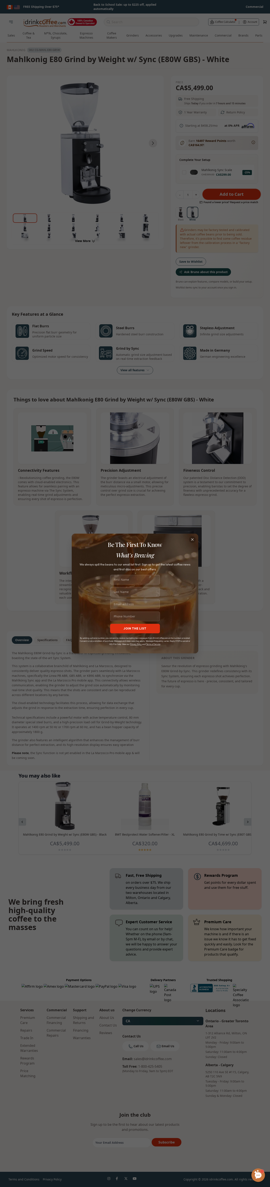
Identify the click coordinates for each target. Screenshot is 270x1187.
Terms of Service (153, 644)
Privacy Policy (136, 644)
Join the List (135, 628)
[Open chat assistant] (258, 1175)
